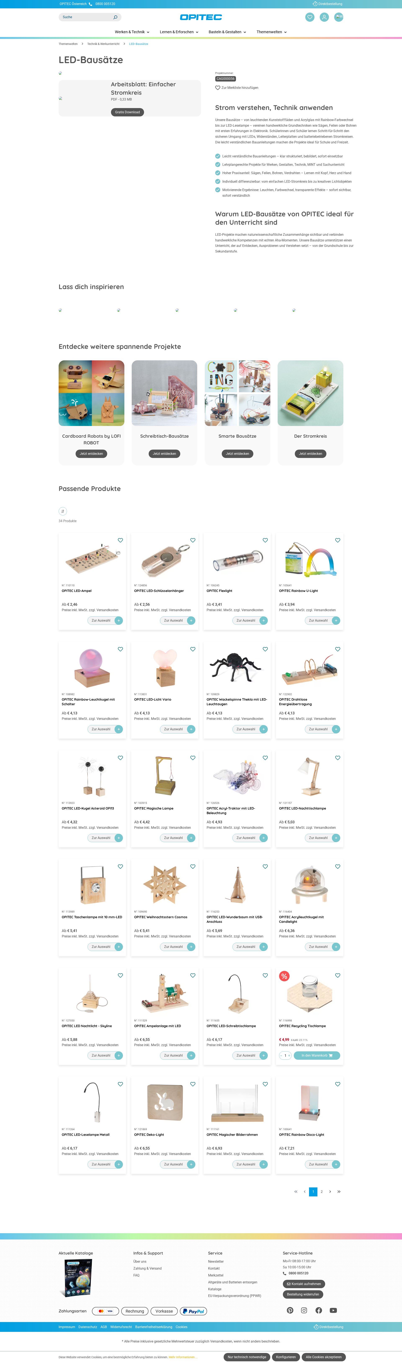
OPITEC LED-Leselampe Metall (86, 1134)
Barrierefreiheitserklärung (153, 1327)
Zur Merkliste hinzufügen (240, 88)
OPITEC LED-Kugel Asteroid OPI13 (88, 808)
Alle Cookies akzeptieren (324, 1357)
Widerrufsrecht (121, 1327)
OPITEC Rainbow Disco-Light (301, 1134)
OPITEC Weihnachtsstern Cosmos (160, 917)
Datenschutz (88, 1327)
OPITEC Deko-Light (149, 1134)
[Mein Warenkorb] (338, 17)
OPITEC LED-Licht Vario (152, 699)
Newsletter (216, 1262)
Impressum (67, 1327)
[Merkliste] (309, 17)
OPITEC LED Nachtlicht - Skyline (87, 1026)
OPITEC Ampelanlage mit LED (157, 1026)
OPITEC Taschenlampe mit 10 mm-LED (92, 917)
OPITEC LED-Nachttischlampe (302, 808)
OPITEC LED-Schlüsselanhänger (159, 591)
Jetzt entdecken (91, 454)
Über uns (139, 1262)
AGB (103, 1327)
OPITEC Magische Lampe (153, 808)
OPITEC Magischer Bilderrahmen (232, 1134)
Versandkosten (221, 1341)
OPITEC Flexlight (219, 591)
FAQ (136, 1275)
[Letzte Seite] (339, 1192)
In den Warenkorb (314, 1055)
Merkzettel (215, 1275)
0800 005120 (105, 4)
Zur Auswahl (101, 620)
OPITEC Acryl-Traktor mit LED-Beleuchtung (231, 810)
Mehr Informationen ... (183, 1357)
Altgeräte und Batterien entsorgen (232, 1282)
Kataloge (214, 1289)
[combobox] (86, 17)
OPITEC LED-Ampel (76, 591)
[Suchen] (115, 17)
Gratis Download (127, 112)
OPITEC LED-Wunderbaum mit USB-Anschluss (235, 919)
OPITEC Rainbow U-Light (298, 591)
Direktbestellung (330, 4)
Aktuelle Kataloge (76, 1253)
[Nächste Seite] (330, 1192)
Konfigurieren (286, 1357)
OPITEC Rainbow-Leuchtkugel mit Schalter (88, 701)
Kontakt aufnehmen (306, 1284)
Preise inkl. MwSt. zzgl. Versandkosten (90, 610)
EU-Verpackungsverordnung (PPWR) (234, 1296)
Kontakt (214, 1268)
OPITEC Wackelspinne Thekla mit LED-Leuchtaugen (237, 701)
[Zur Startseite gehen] (201, 17)
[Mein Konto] (324, 17)
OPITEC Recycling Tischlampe (302, 1026)
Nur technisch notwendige (247, 1357)
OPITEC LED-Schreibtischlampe (231, 1026)
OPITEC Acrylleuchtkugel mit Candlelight (301, 919)
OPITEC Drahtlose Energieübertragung (295, 701)
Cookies (181, 1327)
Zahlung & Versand (147, 1268)
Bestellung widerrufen (303, 1294)
